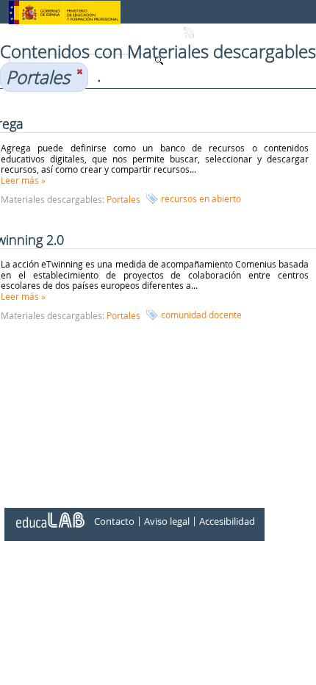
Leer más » (23, 180)
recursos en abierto (201, 198)
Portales (123, 199)
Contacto (114, 521)
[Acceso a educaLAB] (49, 514)
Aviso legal (167, 521)
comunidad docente (201, 314)
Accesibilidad (227, 521)
